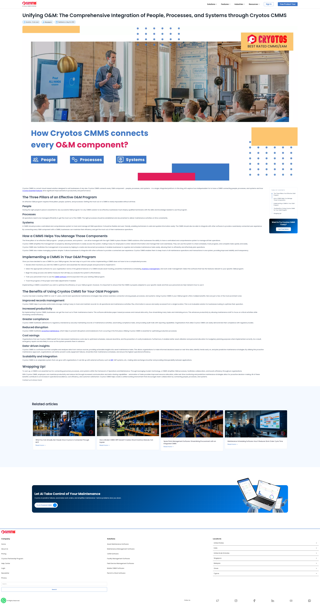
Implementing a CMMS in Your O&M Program (284, 204)
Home (3, 544)
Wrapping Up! (277, 213)
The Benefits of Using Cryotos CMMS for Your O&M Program (284, 209)
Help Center (5, 563)
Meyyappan (48, 22)
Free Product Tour (288, 4)
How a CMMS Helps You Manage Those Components (283, 199)
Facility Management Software (118, 559)
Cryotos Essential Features (32, 191)
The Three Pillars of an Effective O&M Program (284, 194)
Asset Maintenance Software (118, 544)
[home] (29, 4)
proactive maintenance (50, 331)
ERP (112, 360)
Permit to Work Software (116, 573)
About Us (4, 549)
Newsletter (5, 573)
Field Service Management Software (120, 563)
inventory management (151, 269)
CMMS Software (60, 277)
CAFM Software (112, 554)
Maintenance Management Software (120, 549)
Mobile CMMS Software (115, 568)
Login (3, 568)
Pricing (3, 554)
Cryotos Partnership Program (12, 559)
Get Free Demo (283, 229)
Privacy (4, 578)
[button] (212, 4)
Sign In (269, 4)
